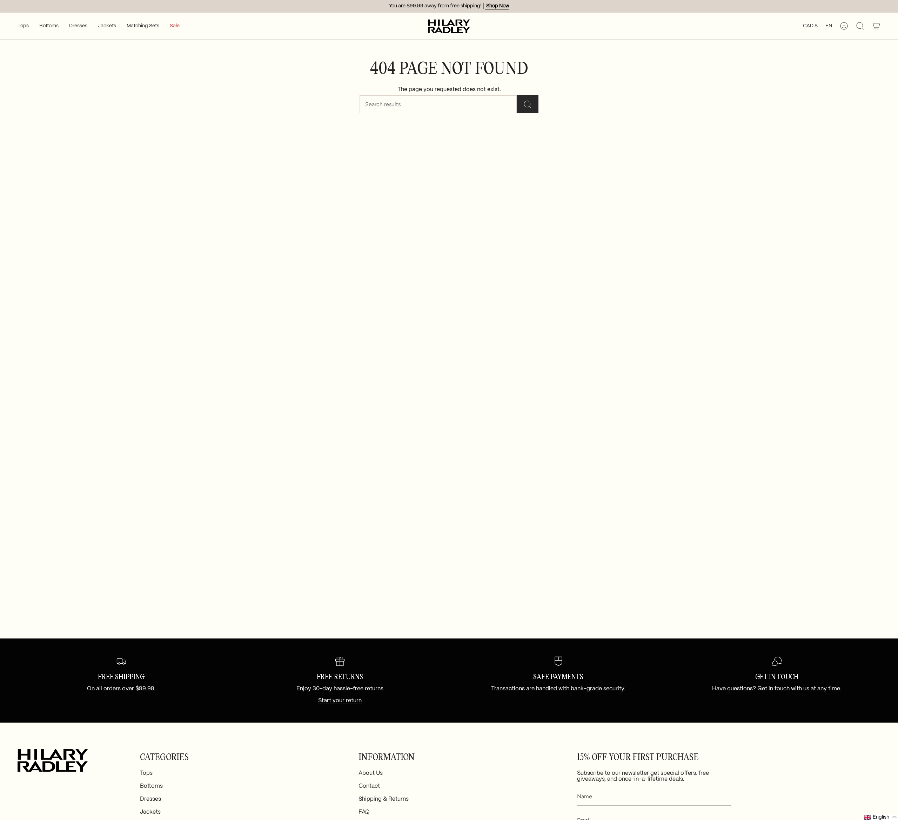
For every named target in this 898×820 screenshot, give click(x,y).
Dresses (150, 799)
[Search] (527, 104)
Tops (146, 773)
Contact (369, 786)
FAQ (364, 812)
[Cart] (876, 26)
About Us (370, 773)
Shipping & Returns (383, 799)
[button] (23, 26)
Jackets (150, 812)
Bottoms (151, 786)
